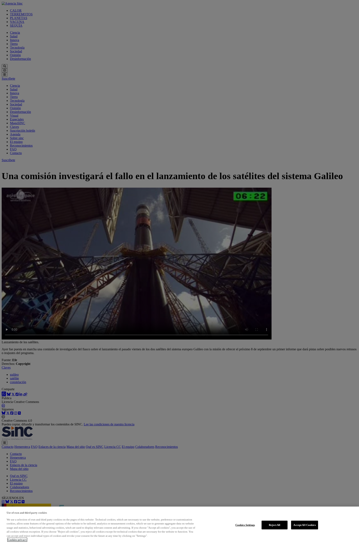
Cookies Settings (245, 525)
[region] (179, 525)
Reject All (274, 525)
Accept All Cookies (304, 525)
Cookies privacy (17, 539)
